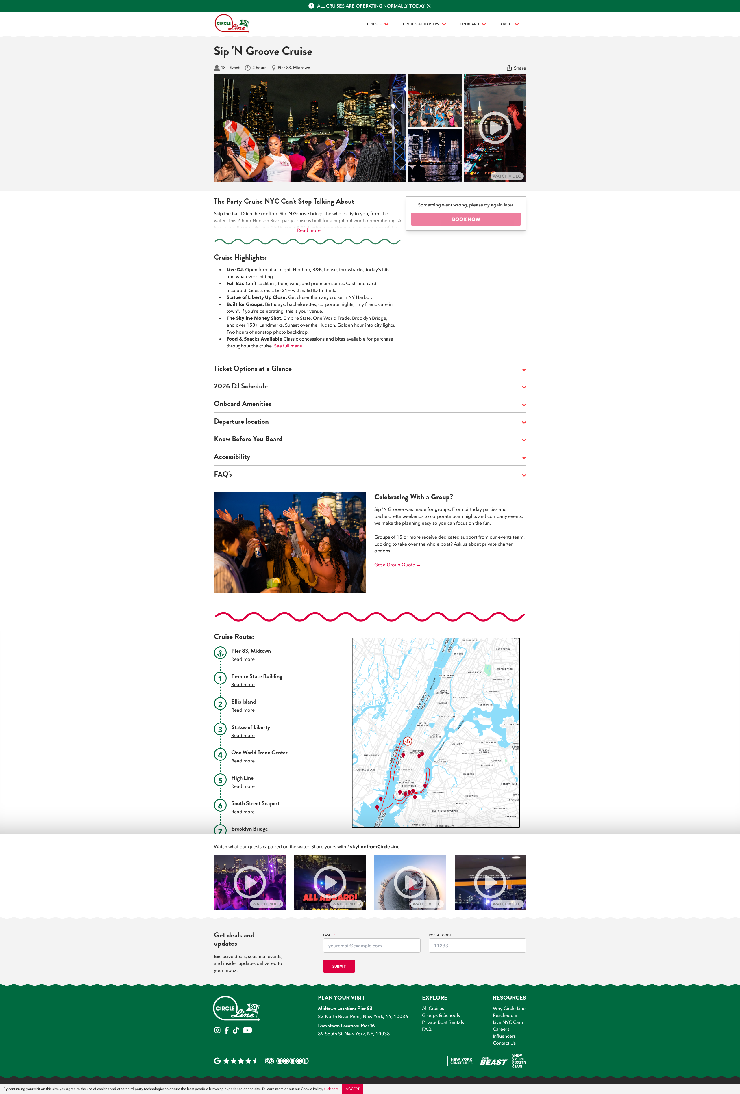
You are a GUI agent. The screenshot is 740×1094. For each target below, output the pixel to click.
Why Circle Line (509, 1008)
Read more (309, 230)
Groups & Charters (421, 24)
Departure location (241, 422)
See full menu (288, 346)
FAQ (427, 1029)
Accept (353, 1089)
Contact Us (504, 1043)
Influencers (504, 1036)
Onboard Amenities (242, 404)
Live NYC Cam (508, 1022)
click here (331, 1089)
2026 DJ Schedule (241, 387)
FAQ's (223, 475)
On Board (469, 24)
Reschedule (505, 1015)
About (506, 24)
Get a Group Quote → (397, 565)
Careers (501, 1029)
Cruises (374, 24)
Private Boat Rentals (443, 1022)
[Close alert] (428, 5)
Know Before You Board (248, 440)
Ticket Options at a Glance (253, 369)
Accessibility (232, 457)
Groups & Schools (441, 1015)
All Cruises (433, 1008)
